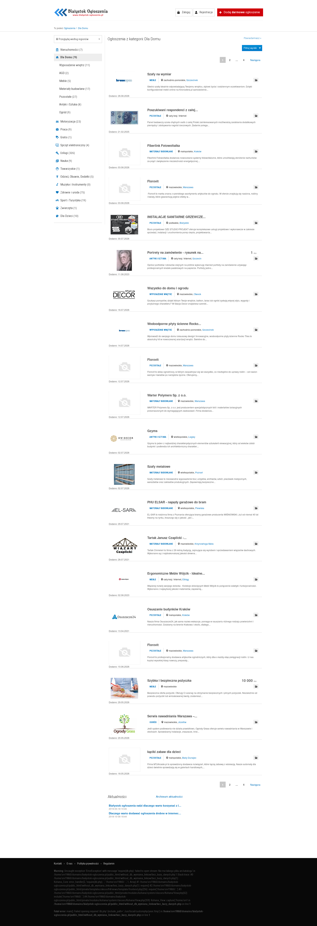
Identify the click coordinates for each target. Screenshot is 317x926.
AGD (64, 73)
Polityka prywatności (88, 863)
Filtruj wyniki (250, 48)
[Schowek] (256, 80)
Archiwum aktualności (169, 796)
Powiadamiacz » (252, 38)
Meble (65, 81)
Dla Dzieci (69, 216)
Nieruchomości (71, 49)
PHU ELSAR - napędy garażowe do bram (176, 502)
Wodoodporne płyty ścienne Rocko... (174, 323)
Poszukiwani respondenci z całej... (172, 110)
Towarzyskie (70, 168)
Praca (66, 129)
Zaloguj (186, 12)
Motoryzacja (70, 121)
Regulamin (108, 863)
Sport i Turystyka (73, 200)
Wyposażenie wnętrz (74, 65)
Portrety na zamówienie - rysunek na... (175, 252)
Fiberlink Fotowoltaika (163, 145)
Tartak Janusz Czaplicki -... (167, 537)
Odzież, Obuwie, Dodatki (77, 176)
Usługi (67, 153)
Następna (255, 60)
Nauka (66, 161)
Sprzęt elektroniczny (74, 145)
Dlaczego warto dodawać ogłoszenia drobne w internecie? (145, 813)
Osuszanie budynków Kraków (168, 609)
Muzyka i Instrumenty (75, 184)
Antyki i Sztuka (70, 104)
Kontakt (58, 863)
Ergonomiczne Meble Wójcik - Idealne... (176, 573)
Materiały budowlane (74, 89)
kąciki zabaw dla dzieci (164, 751)
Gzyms (152, 431)
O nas (69, 863)
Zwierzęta (68, 208)
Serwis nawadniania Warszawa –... (172, 716)
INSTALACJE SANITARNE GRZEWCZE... (176, 217)
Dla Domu (68, 57)
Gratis (66, 137)
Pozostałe (68, 96)
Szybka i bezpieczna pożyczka (169, 680)
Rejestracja (206, 12)
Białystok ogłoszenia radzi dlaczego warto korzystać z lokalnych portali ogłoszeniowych (145, 805)
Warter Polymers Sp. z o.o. (166, 395)
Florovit (153, 181)
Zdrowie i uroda (72, 192)
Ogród (64, 112)
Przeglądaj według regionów (73, 39)
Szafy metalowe (158, 466)
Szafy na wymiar (159, 74)
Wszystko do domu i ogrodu (167, 288)
